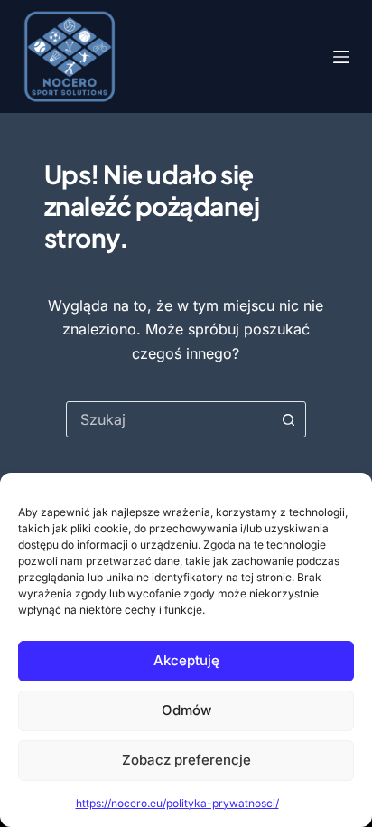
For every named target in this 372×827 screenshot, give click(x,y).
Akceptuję (186, 660)
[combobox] (169, 419)
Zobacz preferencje (186, 759)
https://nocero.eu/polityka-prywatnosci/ (177, 803)
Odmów (186, 710)
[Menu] (341, 57)
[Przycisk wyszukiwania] (288, 419)
